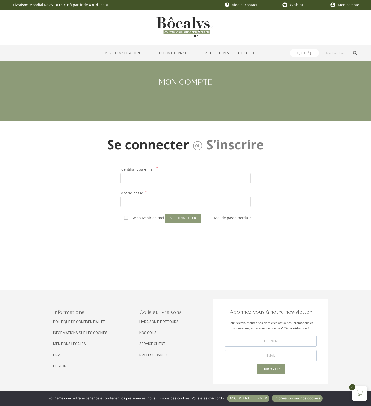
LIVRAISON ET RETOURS (159, 322)
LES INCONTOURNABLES (173, 53)
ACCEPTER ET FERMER (248, 398)
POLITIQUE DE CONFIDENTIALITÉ (79, 322)
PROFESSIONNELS (154, 355)
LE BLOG (59, 366)
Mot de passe (133, 193)
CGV (56, 355)
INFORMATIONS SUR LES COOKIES (80, 333)
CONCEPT (246, 53)
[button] (123, 53)
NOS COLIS (148, 333)
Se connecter (148, 144)
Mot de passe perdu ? (232, 217)
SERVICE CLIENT (152, 344)
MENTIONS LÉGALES (69, 344)
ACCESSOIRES (217, 53)
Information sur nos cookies (297, 398)
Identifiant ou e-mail (139, 169)
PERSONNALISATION (122, 53)
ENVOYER (271, 369)
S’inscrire (235, 144)
